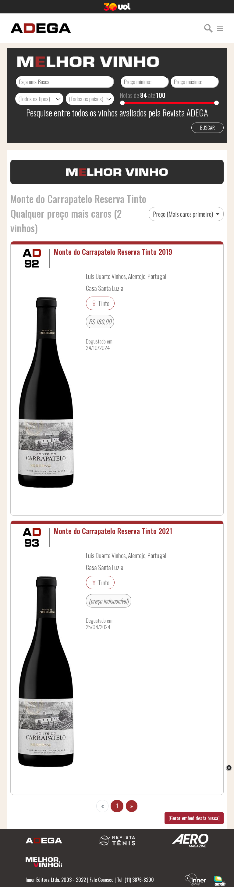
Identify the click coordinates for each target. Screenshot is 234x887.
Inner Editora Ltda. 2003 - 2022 (56, 879)
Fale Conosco (101, 879)
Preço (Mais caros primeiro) (183, 214)
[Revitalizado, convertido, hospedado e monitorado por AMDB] (219, 880)
